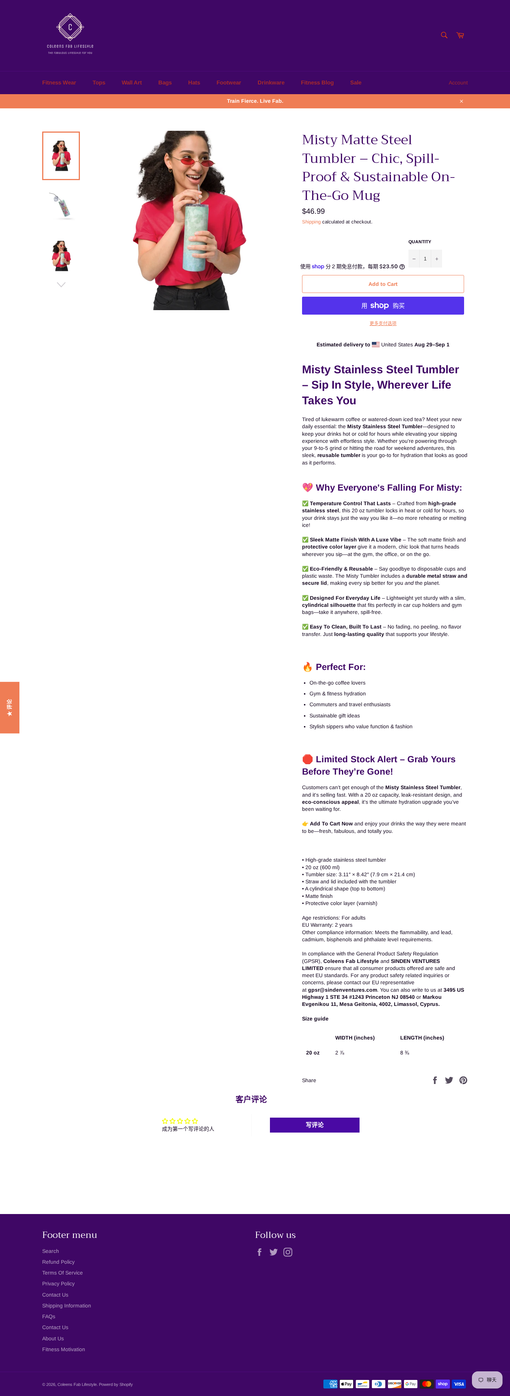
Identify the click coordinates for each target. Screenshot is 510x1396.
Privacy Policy (58, 1284)
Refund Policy (58, 1262)
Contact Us (55, 1295)
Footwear (229, 82)
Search (50, 1251)
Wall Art (132, 82)
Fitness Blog (317, 82)
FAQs (48, 1316)
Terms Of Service (62, 1273)
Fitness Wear (59, 82)
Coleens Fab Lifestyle (77, 1384)
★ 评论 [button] (9, 707)
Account (458, 83)
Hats (194, 82)
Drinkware (271, 82)
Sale (355, 82)
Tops (99, 82)
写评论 (315, 1125)
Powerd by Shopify (116, 1384)
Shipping (311, 222)
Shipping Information (66, 1306)
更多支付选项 (383, 323)
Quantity (419, 241)
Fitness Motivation (63, 1349)
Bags (165, 82)
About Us (53, 1338)
